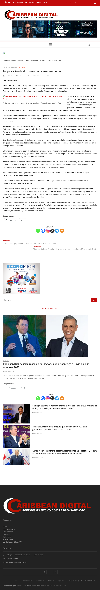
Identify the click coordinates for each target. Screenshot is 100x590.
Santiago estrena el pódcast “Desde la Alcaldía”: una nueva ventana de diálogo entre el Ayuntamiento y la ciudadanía (64, 407)
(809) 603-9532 (12, 558)
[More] (62, 231)
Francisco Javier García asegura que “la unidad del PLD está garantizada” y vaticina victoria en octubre (59, 428)
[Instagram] (47, 231)
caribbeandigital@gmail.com (17, 562)
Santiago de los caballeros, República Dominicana (24, 555)
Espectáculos (8, 532)
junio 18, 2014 (9, 76)
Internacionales (10, 67)
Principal (21, 67)
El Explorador (8, 539)
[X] (52, 231)
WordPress (40, 586)
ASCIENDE (35, 76)
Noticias (6, 360)
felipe (49, 76)
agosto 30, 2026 (9, 371)
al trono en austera (25, 76)
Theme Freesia (31, 586)
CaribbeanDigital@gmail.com (37, 2)
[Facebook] (43, 231)
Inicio (5, 527)
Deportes (6, 534)
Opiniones (7, 537)
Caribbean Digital (9, 586)
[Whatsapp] (38, 231)
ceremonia (43, 76)
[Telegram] (57, 231)
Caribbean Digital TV (14, 542)
